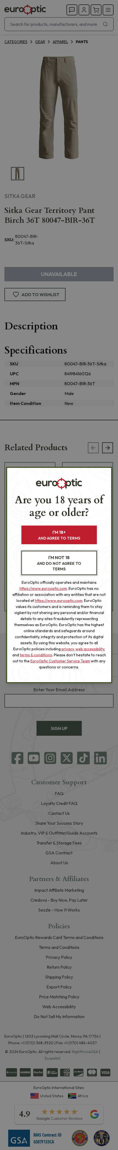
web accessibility (89, 648)
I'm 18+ (59, 535)
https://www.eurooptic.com (43, 588)
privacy (67, 648)
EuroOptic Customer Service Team (60, 661)
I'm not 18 (59, 563)
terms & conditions (36, 654)
